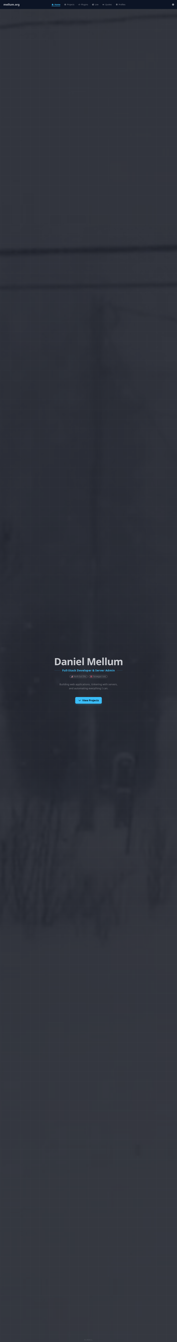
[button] (173, 4)
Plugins (84, 4)
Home (57, 4)
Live (96, 4)
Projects (70, 4)
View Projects (90, 700)
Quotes (108, 4)
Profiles (122, 4)
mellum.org (11, 4)
